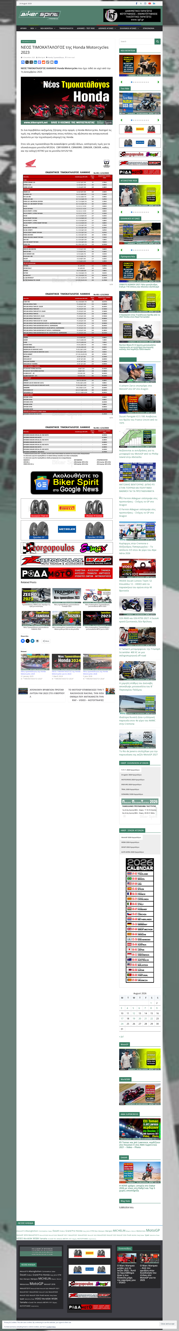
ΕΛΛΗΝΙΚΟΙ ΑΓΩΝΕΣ (128, 28)
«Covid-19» (52, 1239)
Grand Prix (70, 1231)
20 (140, 1018)
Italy (84, 1231)
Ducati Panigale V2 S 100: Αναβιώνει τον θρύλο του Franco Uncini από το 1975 (138, 419)
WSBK (36, 1238)
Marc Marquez (99, 1231)
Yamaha (43, 1238)
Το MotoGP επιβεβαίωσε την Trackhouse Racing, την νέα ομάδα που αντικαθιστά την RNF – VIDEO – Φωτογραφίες (86, 695)
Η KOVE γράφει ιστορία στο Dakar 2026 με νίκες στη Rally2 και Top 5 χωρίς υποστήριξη (137, 1188)
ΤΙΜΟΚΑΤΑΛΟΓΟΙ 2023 (28, 41)
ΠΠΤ (70, 1239)
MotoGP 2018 (22, 1235)
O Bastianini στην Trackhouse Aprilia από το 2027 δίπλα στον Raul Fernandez (139, 315)
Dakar (50, 1231)
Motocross (141, 1231)
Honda (50, 57)
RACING (134, 1235)
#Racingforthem (31, 1231)
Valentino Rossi (154, 1235)
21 (145, 1018)
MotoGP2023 (101, 1235)
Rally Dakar (140, 1235)
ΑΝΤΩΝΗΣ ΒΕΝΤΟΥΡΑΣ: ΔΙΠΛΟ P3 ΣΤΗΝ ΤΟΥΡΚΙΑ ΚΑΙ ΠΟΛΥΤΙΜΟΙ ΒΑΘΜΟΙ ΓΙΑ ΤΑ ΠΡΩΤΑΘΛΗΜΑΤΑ (137, 488)
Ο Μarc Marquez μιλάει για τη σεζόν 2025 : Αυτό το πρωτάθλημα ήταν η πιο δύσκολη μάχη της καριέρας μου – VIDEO (126, 1274)
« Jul (121, 1036)
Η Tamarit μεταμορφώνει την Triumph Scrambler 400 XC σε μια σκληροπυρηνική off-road (139, 652)
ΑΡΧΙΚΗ (23, 28)
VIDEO (19, 1238)
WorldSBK (28, 1238)
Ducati (56, 1230)
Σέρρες (74, 1239)
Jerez (88, 1231)
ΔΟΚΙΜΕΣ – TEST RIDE (86, 28)
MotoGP (153, 1230)
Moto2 (133, 1231)
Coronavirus (43, 1231)
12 (134, 1013)
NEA (32, 28)
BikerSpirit (41, 57)
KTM (92, 1231)
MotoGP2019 (33, 1235)
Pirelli (129, 1235)
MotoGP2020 (43, 1235)
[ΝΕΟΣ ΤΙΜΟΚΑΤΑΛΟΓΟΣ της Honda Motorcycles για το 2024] (66, 662)
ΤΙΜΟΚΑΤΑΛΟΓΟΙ (66, 28)
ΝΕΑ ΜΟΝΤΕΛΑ (46, 28)
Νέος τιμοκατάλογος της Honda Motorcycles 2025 (33, 672)
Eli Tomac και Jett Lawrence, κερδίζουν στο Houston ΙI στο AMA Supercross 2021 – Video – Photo (139, 1145)
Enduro (62, 1231)
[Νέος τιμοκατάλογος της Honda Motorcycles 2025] (35, 662)
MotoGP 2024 (121, 1235)
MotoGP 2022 (92, 1235)
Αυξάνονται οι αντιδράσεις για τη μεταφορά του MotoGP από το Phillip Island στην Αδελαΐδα (138, 453)
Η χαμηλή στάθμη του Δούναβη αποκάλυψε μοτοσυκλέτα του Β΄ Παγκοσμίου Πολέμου (135, 686)
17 (122, 1018)
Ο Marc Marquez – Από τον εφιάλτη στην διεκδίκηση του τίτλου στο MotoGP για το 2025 (149, 1272)
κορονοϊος (92, 1239)
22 (151, 1018)
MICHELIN (119, 1230)
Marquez (108, 1231)
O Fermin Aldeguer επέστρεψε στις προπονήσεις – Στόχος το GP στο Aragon (137, 512)
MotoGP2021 (72, 1235)
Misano (128, 1231)
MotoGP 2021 (63, 1235)
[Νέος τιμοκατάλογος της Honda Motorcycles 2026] (97, 662)
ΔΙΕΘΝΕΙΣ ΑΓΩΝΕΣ (106, 28)
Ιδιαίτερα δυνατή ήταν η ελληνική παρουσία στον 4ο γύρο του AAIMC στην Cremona (137, 720)
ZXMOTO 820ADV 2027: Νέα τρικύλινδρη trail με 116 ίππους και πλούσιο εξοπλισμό (139, 285)
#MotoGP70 (20, 1231)
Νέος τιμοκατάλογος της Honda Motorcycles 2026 (95, 672)
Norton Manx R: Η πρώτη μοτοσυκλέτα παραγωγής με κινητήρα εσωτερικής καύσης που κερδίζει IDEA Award (137, 347)
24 (122, 1023)
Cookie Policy (51, 1327)
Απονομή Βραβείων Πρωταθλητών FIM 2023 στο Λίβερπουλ (47, 693)
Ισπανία (59, 1239)
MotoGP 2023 (111, 1235)
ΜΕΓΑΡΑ (65, 1239)
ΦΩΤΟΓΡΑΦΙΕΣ (82, 1239)
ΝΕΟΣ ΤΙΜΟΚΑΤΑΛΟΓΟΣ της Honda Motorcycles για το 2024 (66, 672)
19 (134, 1018)
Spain (147, 1235)
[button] (35, 28)
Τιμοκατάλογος (58, 57)
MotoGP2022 (82, 1235)
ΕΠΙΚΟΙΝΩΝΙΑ (148, 28)
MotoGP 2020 (53, 1235)
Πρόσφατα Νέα (128, 359)
